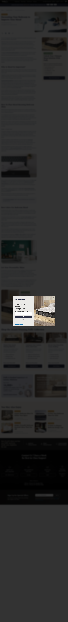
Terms (28, 323)
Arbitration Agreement (19, 324)
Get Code (23, 317)
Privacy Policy (20, 322)
